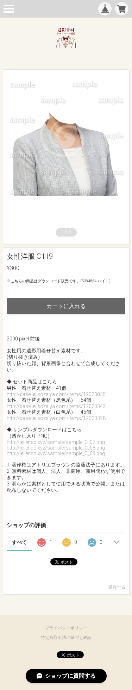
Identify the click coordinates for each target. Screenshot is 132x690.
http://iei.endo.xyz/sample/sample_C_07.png (56, 442)
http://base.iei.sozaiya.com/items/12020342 (56, 406)
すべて (19, 542)
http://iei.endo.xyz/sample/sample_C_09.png (56, 453)
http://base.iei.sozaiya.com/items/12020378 (56, 418)
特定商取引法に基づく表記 (66, 637)
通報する (116, 587)
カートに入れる (66, 306)
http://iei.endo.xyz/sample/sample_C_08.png (56, 448)
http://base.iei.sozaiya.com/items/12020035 (56, 394)
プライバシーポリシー (66, 628)
